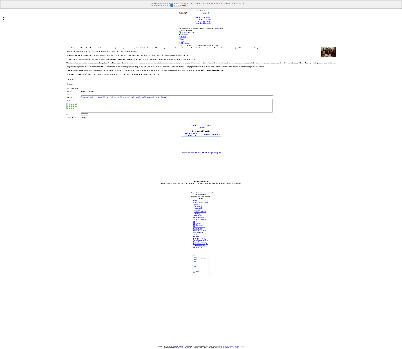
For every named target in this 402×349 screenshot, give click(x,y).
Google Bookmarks (187, 32)
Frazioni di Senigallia (200, 230)
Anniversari (197, 204)
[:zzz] (73, 106)
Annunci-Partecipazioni (203, 21)
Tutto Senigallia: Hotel (200, 240)
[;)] (71, 104)
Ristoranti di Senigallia (200, 244)
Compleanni (198, 206)
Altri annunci (198, 215)
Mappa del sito (198, 247)
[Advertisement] (201, 26)
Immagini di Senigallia (203, 23)
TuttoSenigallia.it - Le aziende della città (201, 193)
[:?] (67, 108)
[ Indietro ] (201, 127)
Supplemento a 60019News (180, 346)
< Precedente (194, 125)
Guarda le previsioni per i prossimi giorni (201, 153)
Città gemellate (198, 232)
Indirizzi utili (197, 229)
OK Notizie (185, 43)
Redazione (225, 346)
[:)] (67, 104)
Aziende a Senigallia (198, 275)
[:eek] (69, 106)
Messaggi (197, 210)
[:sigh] (76, 106)
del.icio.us (184, 35)
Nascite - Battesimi (200, 212)
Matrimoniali (198, 208)
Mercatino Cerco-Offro (203, 19)
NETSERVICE (234, 347)
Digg (182, 39)
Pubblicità (236, 346)
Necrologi (197, 214)
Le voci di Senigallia (203, 17)
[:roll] (67, 106)
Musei (195, 221)
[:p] (76, 104)
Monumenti (197, 223)
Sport (195, 234)
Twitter (183, 37)
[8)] (73, 104)
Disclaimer (231, 346)
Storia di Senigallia (199, 219)
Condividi (217, 29)
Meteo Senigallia (198, 217)
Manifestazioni (198, 225)
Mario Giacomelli (199, 227)
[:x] (73, 108)
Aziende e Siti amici (200, 246)
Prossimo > (209, 125)
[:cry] (69, 108)
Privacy (242, 346)
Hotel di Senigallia (199, 238)
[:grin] (69, 104)
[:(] (71, 108)
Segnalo (183, 41)
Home (195, 200)
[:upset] (71, 106)
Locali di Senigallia (199, 242)
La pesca (196, 236)
